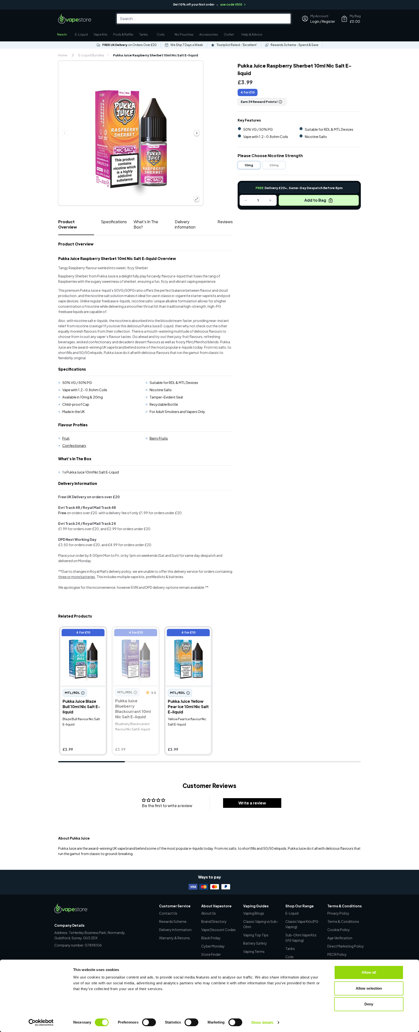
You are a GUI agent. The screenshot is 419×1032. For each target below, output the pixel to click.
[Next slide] (196, 133)
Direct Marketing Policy (345, 946)
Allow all (369, 972)
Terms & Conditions (343, 921)
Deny (368, 1004)
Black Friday (211, 938)
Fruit (66, 438)
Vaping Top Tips (255, 935)
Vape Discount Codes (218, 929)
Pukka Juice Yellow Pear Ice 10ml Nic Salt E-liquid (187, 633)
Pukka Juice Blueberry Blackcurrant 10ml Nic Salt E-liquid (132, 636)
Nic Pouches (184, 34)
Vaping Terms (254, 951)
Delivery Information (175, 929)
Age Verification (339, 938)
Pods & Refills (123, 34)
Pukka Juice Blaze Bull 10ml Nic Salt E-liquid (80, 633)
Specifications (114, 221)
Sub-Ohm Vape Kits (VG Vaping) (300, 937)
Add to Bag (315, 200)
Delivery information (185, 224)
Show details (262, 1022)
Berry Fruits (159, 438)
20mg (274, 165)
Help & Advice (252, 34)
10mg (249, 165)
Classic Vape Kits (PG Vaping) (301, 924)
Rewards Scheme (172, 921)
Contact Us (168, 913)
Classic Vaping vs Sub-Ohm (260, 924)
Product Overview (67, 224)
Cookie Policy (338, 929)
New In (62, 34)
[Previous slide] (64, 133)
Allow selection (369, 988)
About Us (208, 913)
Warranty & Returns (174, 938)
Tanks (143, 34)
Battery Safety (255, 943)
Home (62, 55)
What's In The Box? (146, 224)
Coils (161, 34)
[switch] (149, 1022)
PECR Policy (337, 954)
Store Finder (211, 954)
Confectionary (74, 445)
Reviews (225, 221)
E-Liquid (81, 34)
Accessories (208, 34)
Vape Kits (100, 34)
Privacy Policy (338, 913)
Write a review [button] (252, 802)
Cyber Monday (213, 946)
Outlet (229, 34)
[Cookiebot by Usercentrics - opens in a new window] (41, 1022)
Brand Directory (214, 921)
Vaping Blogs (253, 913)
